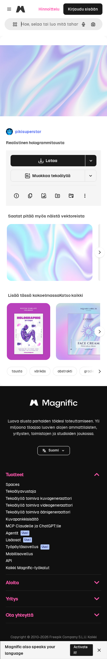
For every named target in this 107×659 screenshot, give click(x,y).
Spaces (12, 484)
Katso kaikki (71, 295)
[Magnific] (54, 404)
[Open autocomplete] (13, 24)
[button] (53, 450)
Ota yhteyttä (19, 615)
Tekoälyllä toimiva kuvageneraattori (39, 498)
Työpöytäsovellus (27, 546)
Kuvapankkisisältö (22, 519)
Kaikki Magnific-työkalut (27, 567)
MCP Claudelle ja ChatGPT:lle (33, 526)
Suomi (54, 450)
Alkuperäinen (42, 48)
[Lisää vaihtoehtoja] (84, 195)
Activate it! (81, 650)
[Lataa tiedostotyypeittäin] (90, 160)
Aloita (12, 582)
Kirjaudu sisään (83, 9)
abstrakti (65, 371)
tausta (17, 371)
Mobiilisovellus (19, 553)
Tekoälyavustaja (21, 491)
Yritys (12, 599)
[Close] (99, 650)
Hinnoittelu (49, 9)
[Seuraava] (99, 252)
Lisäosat (18, 539)
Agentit (17, 533)
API (9, 560)
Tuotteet (15, 474)
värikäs (40, 371)
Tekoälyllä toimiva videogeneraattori (39, 505)
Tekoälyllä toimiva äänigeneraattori (38, 512)
